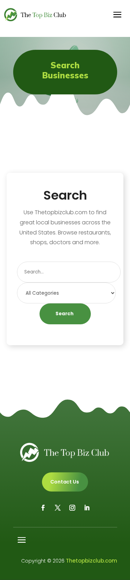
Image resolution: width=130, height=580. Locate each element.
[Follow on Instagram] (72, 508)
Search (64, 313)
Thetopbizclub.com (91, 560)
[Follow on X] (58, 508)
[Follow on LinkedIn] (87, 508)
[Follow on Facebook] (43, 508)
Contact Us (64, 481)
